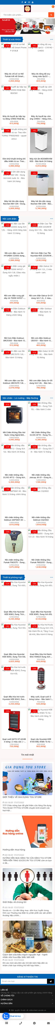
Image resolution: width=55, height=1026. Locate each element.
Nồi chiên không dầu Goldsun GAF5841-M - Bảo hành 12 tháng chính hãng (14, 518)
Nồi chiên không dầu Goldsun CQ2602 (41, 518)
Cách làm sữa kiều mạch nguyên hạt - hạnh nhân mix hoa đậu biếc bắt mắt (25, 955)
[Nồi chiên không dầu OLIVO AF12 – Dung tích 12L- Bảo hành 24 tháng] (14, 456)
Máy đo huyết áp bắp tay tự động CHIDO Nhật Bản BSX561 (14, 117)
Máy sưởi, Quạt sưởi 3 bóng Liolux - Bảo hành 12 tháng (41, 698)
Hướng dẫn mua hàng (14, 849)
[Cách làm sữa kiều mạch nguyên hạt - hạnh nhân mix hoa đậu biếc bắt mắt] (27, 937)
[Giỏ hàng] (51, 9)
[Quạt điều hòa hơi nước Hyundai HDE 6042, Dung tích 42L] (14, 678)
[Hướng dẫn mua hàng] (27, 832)
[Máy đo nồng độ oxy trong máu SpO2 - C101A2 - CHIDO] (41, 55)
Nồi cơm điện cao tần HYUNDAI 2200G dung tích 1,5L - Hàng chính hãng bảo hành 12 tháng (14, 254)
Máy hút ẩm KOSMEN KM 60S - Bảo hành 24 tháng (41, 160)
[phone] (20, 1023)
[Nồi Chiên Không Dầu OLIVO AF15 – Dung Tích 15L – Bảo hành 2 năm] (41, 414)
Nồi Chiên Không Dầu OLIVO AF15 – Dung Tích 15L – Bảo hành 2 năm (41, 433)
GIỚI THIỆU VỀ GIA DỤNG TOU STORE (22, 797)
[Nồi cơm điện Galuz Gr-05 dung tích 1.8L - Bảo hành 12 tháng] (41, 362)
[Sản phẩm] (6, 1023)
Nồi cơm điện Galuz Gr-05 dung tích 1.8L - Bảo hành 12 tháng (40, 381)
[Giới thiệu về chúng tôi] (27, 884)
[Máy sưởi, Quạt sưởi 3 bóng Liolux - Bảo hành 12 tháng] (41, 678)
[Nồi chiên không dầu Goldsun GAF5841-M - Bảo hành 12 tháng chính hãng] (14, 499)
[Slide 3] (27, 26)
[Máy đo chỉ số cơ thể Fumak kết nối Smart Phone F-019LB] (14, 55)
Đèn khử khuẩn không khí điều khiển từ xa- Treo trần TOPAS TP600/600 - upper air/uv (14, 160)
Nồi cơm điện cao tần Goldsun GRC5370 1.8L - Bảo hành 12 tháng (14, 381)
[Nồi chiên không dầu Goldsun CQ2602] (41, 499)
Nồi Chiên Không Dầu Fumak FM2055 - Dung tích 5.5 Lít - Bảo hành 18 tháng (41, 561)
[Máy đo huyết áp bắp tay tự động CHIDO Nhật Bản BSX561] (14, 98)
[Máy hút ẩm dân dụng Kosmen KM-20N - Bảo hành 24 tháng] (41, 183)
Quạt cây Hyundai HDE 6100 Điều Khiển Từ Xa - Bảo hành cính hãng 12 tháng (41, 740)
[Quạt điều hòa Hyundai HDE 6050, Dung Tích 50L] (14, 636)
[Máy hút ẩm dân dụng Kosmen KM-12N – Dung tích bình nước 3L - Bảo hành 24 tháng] (14, 183)
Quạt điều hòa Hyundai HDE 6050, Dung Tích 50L (14, 655)
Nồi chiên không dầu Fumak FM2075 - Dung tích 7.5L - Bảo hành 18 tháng (14, 561)
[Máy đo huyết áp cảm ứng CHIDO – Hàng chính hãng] (41, 98)
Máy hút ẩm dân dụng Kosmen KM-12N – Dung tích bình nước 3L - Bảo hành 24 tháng (14, 202)
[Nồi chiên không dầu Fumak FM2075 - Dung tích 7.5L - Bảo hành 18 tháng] (14, 541)
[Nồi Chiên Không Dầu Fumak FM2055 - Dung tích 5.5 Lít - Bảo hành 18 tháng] (41, 541)
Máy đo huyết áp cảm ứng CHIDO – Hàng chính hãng (41, 117)
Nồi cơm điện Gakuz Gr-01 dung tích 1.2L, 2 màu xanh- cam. (41, 296)
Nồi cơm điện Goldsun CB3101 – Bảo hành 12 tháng (41, 339)
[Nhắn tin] (34, 1023)
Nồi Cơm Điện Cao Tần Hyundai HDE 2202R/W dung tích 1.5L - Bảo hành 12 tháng (41, 254)
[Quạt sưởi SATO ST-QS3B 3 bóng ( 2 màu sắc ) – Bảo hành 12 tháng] (14, 721)
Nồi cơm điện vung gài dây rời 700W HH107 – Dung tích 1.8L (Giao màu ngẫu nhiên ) (14, 296)
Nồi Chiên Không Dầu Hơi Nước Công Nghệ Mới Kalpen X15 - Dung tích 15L (14, 433)
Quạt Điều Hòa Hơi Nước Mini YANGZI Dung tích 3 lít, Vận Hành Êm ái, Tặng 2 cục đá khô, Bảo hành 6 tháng (41, 655)
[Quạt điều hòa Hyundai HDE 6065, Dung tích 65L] (41, 593)
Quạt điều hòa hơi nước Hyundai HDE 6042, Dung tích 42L (14, 698)
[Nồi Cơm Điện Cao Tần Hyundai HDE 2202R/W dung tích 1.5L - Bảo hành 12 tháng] (41, 235)
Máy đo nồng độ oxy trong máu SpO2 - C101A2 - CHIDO (41, 75)
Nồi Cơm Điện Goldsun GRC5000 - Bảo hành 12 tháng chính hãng (14, 339)
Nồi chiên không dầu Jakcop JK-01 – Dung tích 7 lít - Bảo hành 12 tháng (40, 476)
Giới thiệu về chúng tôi (14, 902)
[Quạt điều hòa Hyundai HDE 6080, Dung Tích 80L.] (14, 593)
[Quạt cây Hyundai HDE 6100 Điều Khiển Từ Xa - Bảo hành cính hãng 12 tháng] (41, 721)
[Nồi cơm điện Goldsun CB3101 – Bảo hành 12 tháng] (41, 319)
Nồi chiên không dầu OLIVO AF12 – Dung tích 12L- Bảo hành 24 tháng (14, 476)
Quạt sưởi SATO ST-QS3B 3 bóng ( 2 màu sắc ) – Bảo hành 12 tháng (14, 740)
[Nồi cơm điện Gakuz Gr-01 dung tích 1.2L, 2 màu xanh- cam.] (41, 277)
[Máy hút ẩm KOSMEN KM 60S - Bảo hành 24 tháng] (41, 140)
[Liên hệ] (48, 1023)
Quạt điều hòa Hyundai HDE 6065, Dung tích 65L (40, 613)
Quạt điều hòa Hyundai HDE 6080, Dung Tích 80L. (14, 613)
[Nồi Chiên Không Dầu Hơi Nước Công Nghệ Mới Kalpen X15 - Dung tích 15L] (14, 414)
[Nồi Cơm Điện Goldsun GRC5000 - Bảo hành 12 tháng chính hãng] (14, 319)
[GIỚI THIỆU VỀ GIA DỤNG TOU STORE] (27, 779)
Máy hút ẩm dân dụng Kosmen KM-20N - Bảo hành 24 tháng (41, 202)
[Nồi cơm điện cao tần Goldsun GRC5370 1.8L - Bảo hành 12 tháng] (14, 362)
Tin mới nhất (27, 754)
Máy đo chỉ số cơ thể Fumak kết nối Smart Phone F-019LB (14, 75)
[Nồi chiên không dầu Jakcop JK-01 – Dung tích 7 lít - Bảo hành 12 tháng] (41, 456)
